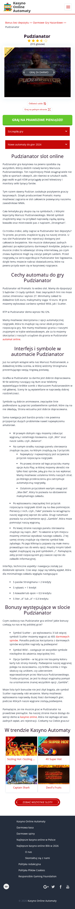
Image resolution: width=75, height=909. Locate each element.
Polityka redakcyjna (29, 864)
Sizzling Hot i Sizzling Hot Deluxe (21, 759)
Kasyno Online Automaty (31, 821)
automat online (11, 339)
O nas (28, 852)
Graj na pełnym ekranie (35, 109)
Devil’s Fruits (53, 787)
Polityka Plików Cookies (31, 870)
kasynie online (28, 717)
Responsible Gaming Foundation (37, 876)
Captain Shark (21, 787)
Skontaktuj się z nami (37, 858)
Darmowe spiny (26, 833)
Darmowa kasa (25, 827)
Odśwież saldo (36, 103)
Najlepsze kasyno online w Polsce (36, 839)
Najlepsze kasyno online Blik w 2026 (38, 845)
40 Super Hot (54, 759)
